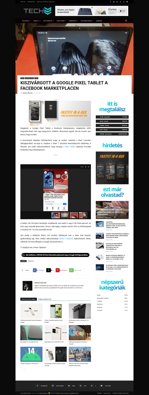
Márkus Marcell (27, 93)
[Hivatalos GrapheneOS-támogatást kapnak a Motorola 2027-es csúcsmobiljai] (100, 246)
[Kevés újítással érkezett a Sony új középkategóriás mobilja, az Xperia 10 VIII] (100, 257)
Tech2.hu (34, 393)
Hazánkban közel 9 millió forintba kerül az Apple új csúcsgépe (110, 212)
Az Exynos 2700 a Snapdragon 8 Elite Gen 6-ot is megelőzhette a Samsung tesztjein (117, 267)
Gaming (99, 21)
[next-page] (25, 369)
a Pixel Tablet (69, 147)
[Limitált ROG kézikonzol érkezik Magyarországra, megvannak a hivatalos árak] (100, 236)
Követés (124, 121)
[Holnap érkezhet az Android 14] (31, 354)
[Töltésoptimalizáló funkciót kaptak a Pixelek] (31, 311)
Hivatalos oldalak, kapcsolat (45, 2)
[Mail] (117, 2)
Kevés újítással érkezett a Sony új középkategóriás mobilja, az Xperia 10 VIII (115, 257)
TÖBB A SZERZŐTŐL (44, 299)
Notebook (47, 21)
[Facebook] (110, 2)
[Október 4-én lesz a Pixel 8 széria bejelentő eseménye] (80, 354)
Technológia (85, 21)
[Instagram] (113, 2)
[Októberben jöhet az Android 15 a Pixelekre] (80, 311)
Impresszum (31, 2)
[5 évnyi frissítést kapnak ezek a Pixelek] (56, 311)
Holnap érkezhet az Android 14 (29, 363)
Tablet (36, 21)
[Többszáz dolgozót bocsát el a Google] (80, 332)
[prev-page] (21, 369)
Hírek (36, 78)
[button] (126, 21)
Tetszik (124, 117)
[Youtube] (127, 2)
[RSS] (120, 2)
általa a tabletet (66, 239)
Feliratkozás (123, 134)
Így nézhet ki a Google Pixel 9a (29, 342)
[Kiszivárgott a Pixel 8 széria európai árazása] (56, 354)
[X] (123, 2)
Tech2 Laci (100, 217)
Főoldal (23, 2)
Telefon (25, 21)
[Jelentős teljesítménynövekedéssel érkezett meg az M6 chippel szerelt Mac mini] (100, 224)
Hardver (72, 21)
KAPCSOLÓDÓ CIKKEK (29, 299)
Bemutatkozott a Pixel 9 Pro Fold (54, 342)
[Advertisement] (55, 159)
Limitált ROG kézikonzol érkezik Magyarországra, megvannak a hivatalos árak (117, 235)
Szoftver (60, 21)
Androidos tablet (29, 78)
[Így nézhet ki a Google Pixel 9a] (31, 332)
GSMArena (31, 261)
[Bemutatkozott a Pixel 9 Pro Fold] (56, 332)
